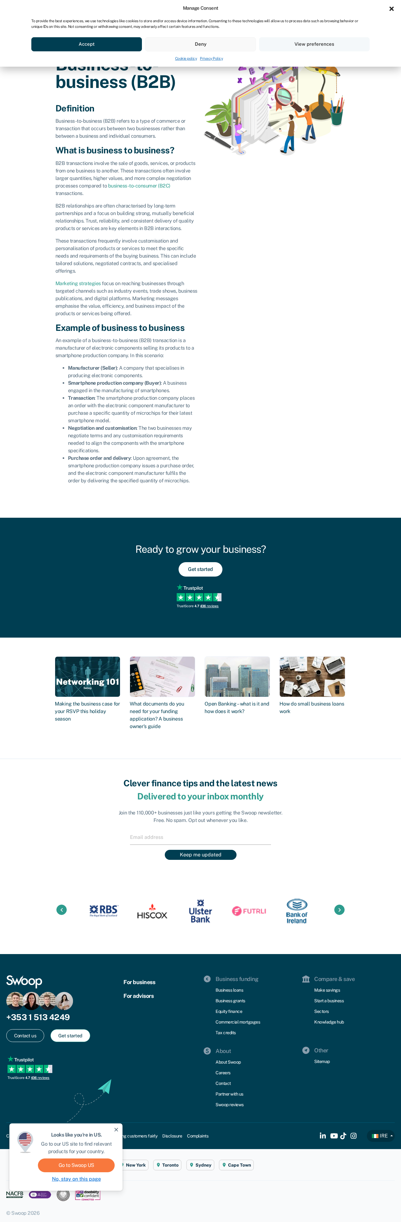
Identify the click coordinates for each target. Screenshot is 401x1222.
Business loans (229, 990)
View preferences (314, 44)
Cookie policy (186, 58)
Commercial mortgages (238, 1021)
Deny (200, 44)
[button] (391, 8)
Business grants (230, 1000)
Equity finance (229, 1011)
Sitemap (322, 1061)
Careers (223, 1072)
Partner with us (229, 1093)
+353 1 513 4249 (38, 1017)
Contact (223, 1083)
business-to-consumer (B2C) (139, 186)
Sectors (321, 1011)
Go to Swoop (76, 1165)
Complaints (197, 1135)
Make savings (327, 990)
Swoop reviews (230, 1104)
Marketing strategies (78, 283)
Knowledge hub (329, 1021)
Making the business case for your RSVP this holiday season (87, 711)
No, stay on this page (76, 1179)
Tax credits (226, 1032)
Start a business (329, 1000)
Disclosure (172, 1135)
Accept (87, 44)
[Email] (200, 837)
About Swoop (228, 1062)
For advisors (138, 996)
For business (139, 982)
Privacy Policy (211, 58)
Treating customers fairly (134, 1135)
